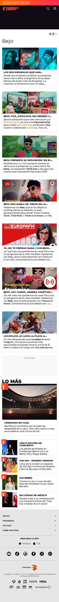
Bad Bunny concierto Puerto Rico (17, 2)
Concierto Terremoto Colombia (16, 3)
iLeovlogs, (32, 127)
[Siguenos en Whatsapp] (50, 555)
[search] (48, 8)
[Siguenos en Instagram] (25, 555)
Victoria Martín (12, 122)
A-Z (52, 34)
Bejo (20, 163)
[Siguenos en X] (42, 555)
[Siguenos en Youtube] (9, 555)
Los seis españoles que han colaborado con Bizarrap (22, 73)
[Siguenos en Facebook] (34, 555)
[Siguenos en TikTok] (17, 555)
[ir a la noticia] (29, 59)
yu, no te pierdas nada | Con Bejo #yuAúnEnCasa (26, 249)
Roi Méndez (25, 125)
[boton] (43, 516)
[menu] (55, 8)
